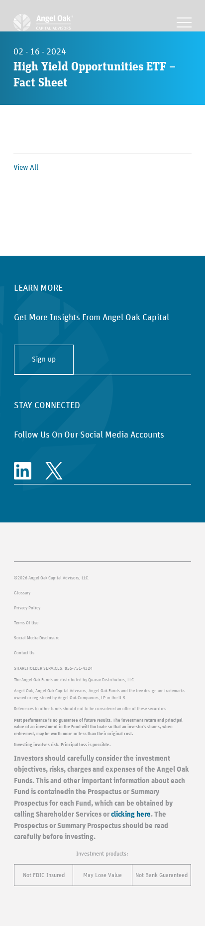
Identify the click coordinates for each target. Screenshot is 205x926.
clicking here (131, 814)
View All (25, 167)
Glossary (22, 593)
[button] (184, 22)
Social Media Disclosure (36, 638)
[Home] (43, 22)
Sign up (44, 359)
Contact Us (24, 653)
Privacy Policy (27, 608)
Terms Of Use (26, 623)
